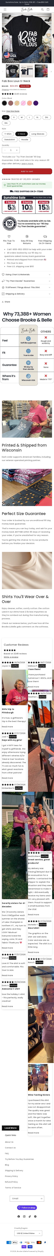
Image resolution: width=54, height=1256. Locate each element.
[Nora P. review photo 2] (31, 1067)
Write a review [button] (11, 657)
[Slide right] (51, 71)
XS (6, 117)
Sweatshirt (10, 139)
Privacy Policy (11, 1176)
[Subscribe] (41, 1199)
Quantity (5, 145)
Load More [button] (10, 1127)
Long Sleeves (38, 134)
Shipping (5, 89)
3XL (6, 123)
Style (4, 128)
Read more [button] (7, 726)
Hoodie (24, 139)
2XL (46, 117)
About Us (9, 1142)
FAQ (7, 1153)
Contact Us (10, 1147)
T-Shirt (8, 134)
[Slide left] (3, 71)
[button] (5, 9)
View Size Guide (12, 111)
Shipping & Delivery (14, 1170)
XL (37, 117)
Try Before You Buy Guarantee (19, 1159)
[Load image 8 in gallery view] (41, 70)
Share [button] (7, 302)
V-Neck (21, 134)
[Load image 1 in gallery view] (12, 70)
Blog (7, 1165)
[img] (8, 662)
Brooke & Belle (22, 1251)
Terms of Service (13, 1187)
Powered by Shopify (36, 1251)
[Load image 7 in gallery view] (27, 70)
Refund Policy (11, 1182)
